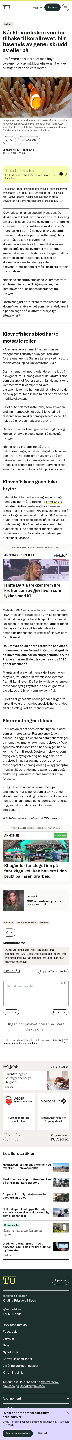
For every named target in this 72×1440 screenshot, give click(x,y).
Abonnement (12, 1398)
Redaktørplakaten (32, 1386)
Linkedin (8, 1338)
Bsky (6, 1345)
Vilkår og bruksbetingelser (20, 1365)
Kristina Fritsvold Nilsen (19, 1300)
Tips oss (60, 1280)
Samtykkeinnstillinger (17, 1359)
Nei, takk (42, 1433)
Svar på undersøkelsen (18, 1433)
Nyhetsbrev (11, 1352)
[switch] (63, 174)
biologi (8, 922)
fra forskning (26, 922)
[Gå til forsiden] (6, 7)
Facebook (10, 1331)
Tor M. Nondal (12, 1314)
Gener (8, 24)
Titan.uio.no (52, 818)
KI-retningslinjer (13, 1372)
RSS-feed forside (15, 1325)
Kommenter (31, 140)
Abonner (52, 7)
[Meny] (65, 7)
